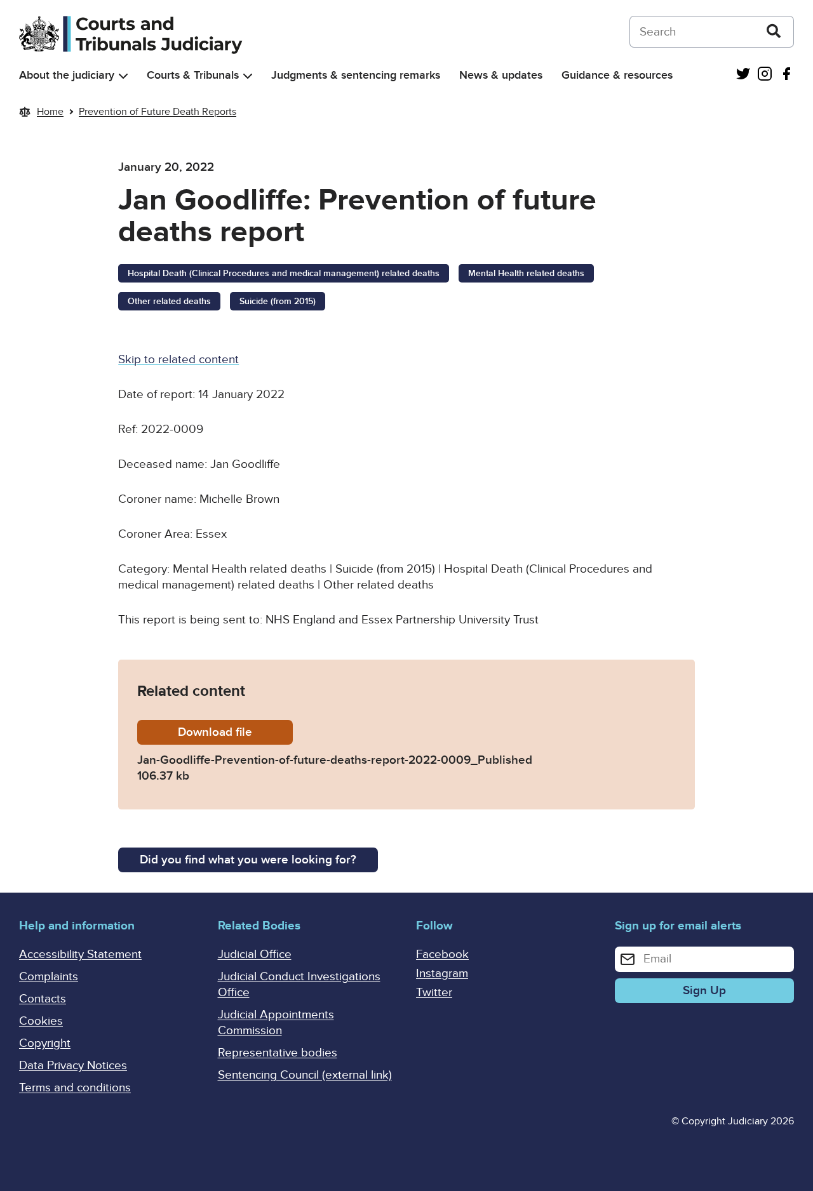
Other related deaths (169, 301)
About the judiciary (66, 75)
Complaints (48, 976)
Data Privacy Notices (73, 1065)
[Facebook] (786, 75)
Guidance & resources (617, 75)
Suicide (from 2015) (277, 301)
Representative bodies (277, 1053)
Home (50, 111)
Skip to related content (178, 359)
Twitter (434, 992)
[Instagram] (764, 75)
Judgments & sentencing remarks (355, 75)
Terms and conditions (75, 1088)
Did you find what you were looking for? (248, 860)
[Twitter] (743, 75)
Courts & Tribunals (193, 75)
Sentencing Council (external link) (305, 1075)
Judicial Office (255, 954)
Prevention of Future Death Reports (157, 111)
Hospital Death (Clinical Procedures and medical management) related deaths (284, 273)
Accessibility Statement (80, 954)
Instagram (442, 973)
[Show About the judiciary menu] (123, 76)
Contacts (42, 999)
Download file (235, 732)
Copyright (45, 1043)
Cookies (41, 1021)
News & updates (500, 75)
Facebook (442, 954)
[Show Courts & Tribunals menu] (247, 76)
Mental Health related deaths (526, 273)
